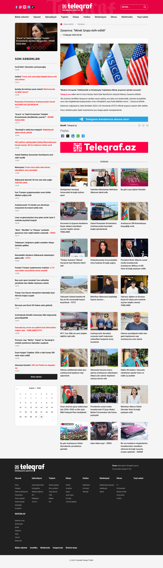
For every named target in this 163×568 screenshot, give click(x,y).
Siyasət (37, 17)
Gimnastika (121, 488)
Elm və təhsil (53, 488)
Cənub (17, 537)
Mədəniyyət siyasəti (107, 485)
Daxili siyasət (19, 502)
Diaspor (18, 488)
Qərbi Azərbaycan (21, 492)
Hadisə (87, 17)
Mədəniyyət (100, 17)
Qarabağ (18, 505)
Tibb (50, 495)
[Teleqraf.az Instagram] (20, 7)
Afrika (68, 485)
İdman (114, 17)
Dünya (76, 17)
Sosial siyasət (54, 485)
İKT (33, 495)
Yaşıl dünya (53, 492)
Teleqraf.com (65, 94)
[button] (28, 47)
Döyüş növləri (121, 492)
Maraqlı (85, 492)
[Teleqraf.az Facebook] (16, 7)
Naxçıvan (18, 541)
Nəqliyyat (35, 498)
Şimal (17, 527)
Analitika (18, 508)
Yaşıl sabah (142, 17)
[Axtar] (145, 7)
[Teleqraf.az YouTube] (24, 7)
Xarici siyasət (20, 498)
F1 (117, 485)
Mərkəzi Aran (20, 521)
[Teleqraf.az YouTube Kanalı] (104, 147)
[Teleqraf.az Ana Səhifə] (77, 7)
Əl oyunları (120, 495)
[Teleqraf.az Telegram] (28, 7)
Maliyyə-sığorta (37, 492)
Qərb (16, 534)
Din (50, 502)
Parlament (19, 495)
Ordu (16, 485)
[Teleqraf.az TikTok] (32, 7)
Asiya (68, 492)
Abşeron (18, 531)
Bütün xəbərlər (22, 17)
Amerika (69, 488)
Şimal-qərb (19, 524)
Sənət (102, 492)
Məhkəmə (86, 485)
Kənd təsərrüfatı (38, 485)
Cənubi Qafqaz (71, 502)
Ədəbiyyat (103, 488)
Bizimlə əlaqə (71, 548)
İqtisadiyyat (50, 17)
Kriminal (86, 488)
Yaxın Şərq (70, 495)
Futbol (119, 498)
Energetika (36, 488)
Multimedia (127, 17)
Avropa (68, 498)
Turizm (34, 502)
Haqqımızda (58, 548)
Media (51, 498)
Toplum (64, 17)
